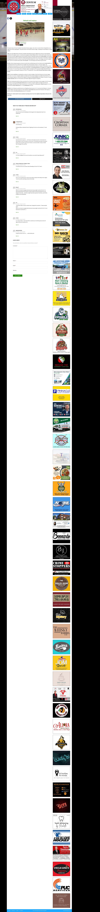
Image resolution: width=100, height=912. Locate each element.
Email (14, 265)
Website (14, 270)
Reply (18, 116)
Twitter (17, 910)
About (9, 910)
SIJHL (44, 14)
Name (14, 260)
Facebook (21, 910)
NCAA (34, 14)
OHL (19, 14)
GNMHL (40, 14)
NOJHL (24, 14)
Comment (15, 245)
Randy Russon (23, 42)
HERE (45, 910)
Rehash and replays (30, 20)
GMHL (29, 14)
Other (50, 14)
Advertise (13, 910)
